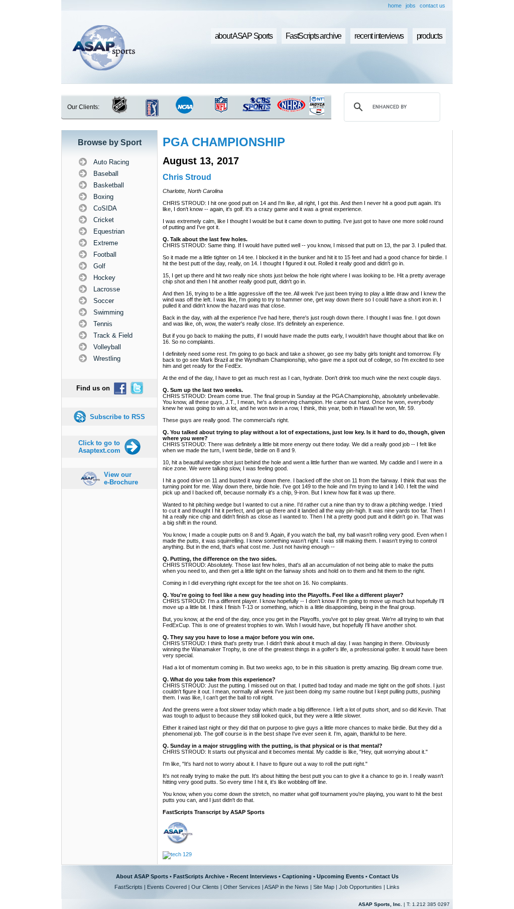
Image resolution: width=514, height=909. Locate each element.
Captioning (297, 876)
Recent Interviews (253, 876)
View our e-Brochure (121, 478)
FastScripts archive (314, 36)
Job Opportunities (360, 887)
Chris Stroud (187, 177)
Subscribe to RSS (117, 417)
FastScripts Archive (199, 876)
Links (393, 887)
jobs (411, 6)
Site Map (323, 887)
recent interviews (379, 36)
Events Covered (167, 887)
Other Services (242, 887)
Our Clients (205, 887)
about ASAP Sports (244, 36)
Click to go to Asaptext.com (99, 446)
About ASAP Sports (142, 876)
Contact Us (384, 876)
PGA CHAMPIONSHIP (224, 142)
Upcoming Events (340, 876)
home (395, 6)
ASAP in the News (287, 887)
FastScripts (128, 887)
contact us (432, 6)
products (429, 36)
